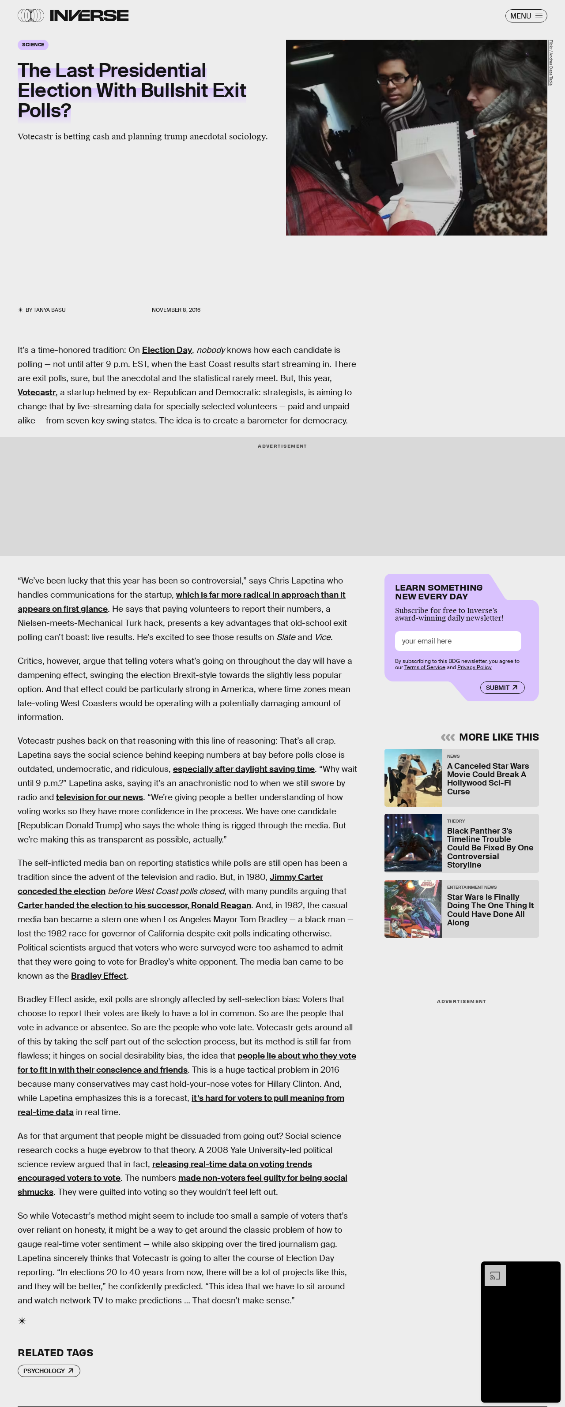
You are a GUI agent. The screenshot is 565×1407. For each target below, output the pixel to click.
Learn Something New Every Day (439, 590)
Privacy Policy (474, 667)
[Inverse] (89, 15)
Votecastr (37, 392)
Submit (497, 688)
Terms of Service (424, 667)
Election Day (167, 349)
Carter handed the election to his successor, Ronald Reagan (134, 905)
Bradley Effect (99, 975)
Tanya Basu (50, 310)
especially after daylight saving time (244, 769)
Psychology (44, 1371)
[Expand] (491, 1269)
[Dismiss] (551, 1269)
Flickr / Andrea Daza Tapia (551, 63)
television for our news (99, 797)
